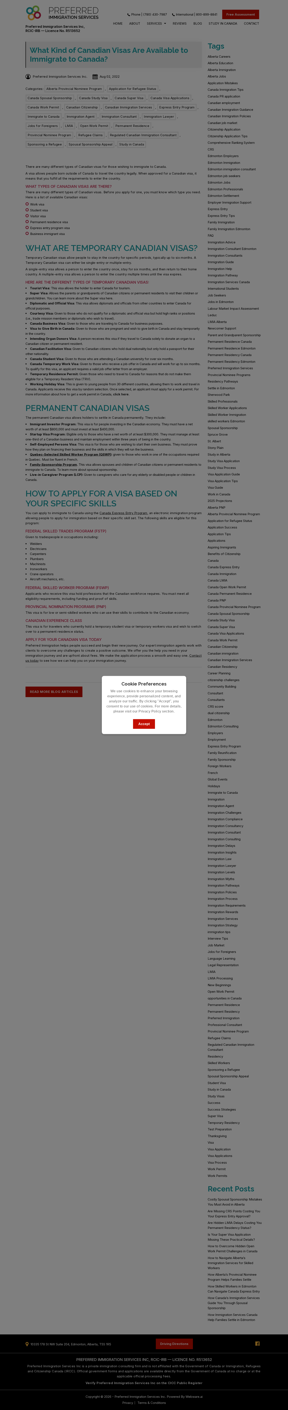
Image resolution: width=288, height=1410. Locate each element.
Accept (144, 724)
